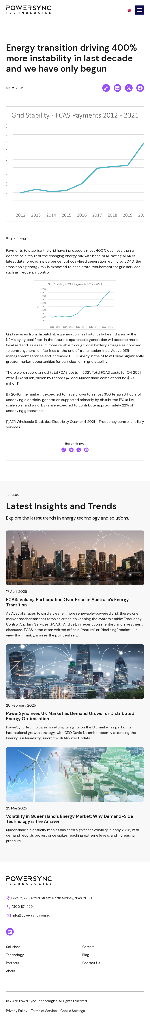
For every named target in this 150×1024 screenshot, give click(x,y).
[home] (29, 9)
